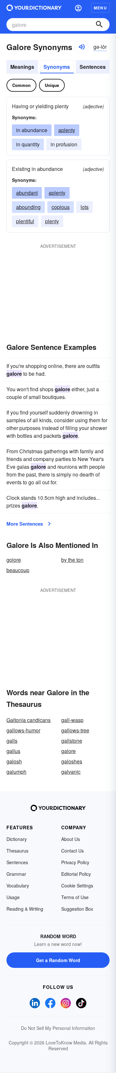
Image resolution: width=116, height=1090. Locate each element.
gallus (13, 751)
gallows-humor (23, 730)
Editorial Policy (76, 874)
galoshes (71, 761)
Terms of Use (75, 897)
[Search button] (99, 24)
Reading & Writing (24, 909)
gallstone (71, 740)
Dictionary (16, 839)
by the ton (72, 559)
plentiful (25, 221)
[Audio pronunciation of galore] (81, 47)
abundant (27, 192)
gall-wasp (72, 720)
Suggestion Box (77, 909)
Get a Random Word (58, 960)
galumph (16, 771)
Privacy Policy (75, 862)
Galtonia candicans (28, 720)
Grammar (16, 874)
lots (85, 207)
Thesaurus (17, 850)
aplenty (66, 130)
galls (11, 740)
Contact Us (72, 850)
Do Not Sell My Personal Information (58, 1028)
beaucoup (17, 570)
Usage (13, 897)
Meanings (22, 66)
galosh (14, 761)
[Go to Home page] (34, 8)
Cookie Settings (77, 885)
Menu (100, 8)
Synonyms (57, 66)
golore (13, 559)
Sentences (93, 66)
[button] (78, 8)
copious (61, 207)
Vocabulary (17, 885)
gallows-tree (75, 730)
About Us (70, 839)
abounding (28, 207)
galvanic (71, 771)
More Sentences (24, 523)
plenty (52, 221)
